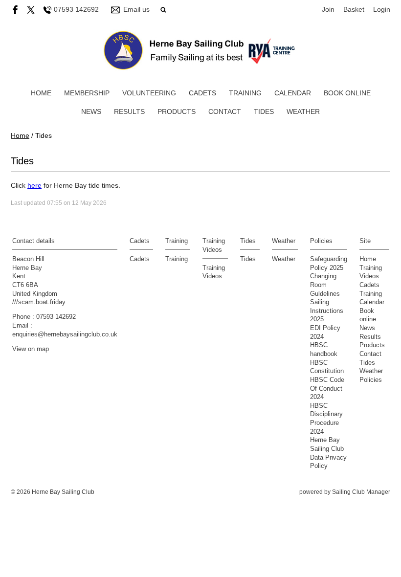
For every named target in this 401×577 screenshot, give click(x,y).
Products (176, 111)
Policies (370, 380)
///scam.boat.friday (39, 302)
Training (245, 93)
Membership (87, 93)
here (34, 185)
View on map (30, 349)
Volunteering (149, 93)
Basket (353, 9)
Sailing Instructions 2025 (326, 311)
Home (41, 93)
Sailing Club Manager (361, 491)
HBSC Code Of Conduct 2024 (327, 388)
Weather (303, 111)
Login (381, 9)
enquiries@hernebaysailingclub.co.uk (64, 334)
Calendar (292, 93)
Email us (136, 9)
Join (328, 9)
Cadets (202, 93)
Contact (224, 111)
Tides (264, 111)
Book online (347, 93)
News (91, 111)
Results (129, 111)
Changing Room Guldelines (325, 285)
